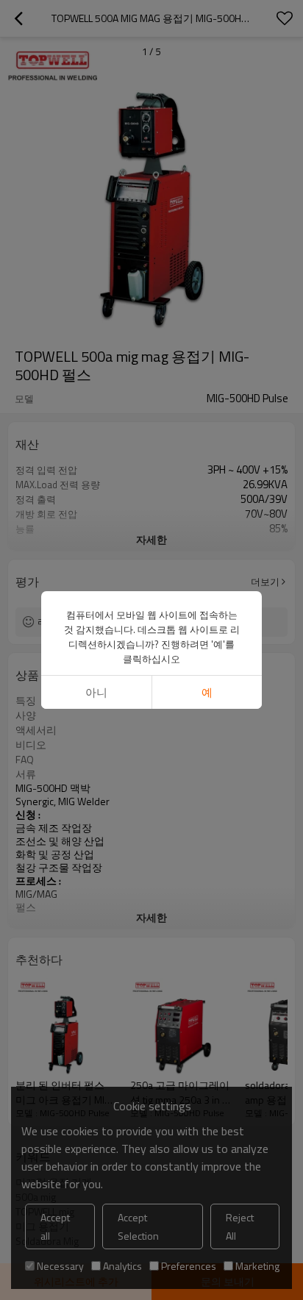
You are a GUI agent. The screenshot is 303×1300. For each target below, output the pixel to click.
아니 (96, 692)
